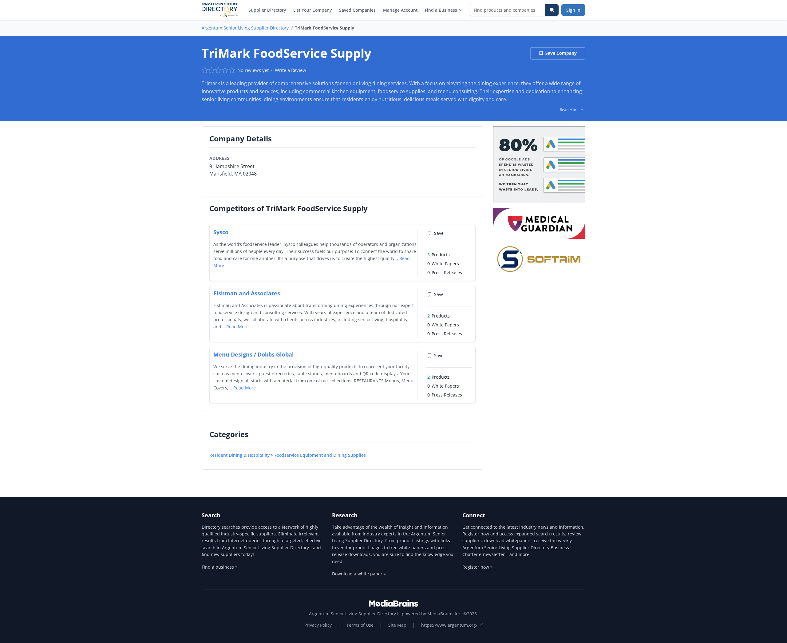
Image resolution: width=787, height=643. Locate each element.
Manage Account (400, 10)
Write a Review (290, 70)
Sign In (573, 10)
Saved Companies (357, 10)
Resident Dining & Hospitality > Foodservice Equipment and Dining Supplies (287, 455)
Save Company (561, 53)
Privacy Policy (318, 625)
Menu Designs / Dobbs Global (253, 354)
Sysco (220, 232)
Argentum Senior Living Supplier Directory (245, 28)
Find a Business (441, 10)
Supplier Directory (267, 10)
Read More (237, 326)
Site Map (397, 625)
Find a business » (219, 567)
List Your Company (312, 10)
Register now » (477, 567)
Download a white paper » (359, 574)
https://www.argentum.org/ (450, 625)
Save (439, 233)
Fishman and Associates (246, 293)
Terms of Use (360, 625)
